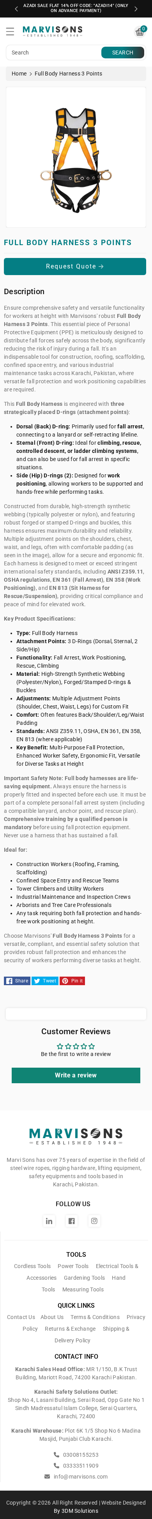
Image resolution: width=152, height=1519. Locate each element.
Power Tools (73, 1266)
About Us (52, 1317)
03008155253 (80, 1455)
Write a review (76, 1075)
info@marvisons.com (80, 1476)
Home (19, 73)
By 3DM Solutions (76, 1511)
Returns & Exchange (70, 1329)
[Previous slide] (16, 9)
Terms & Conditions (95, 1317)
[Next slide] (136, 9)
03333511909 (80, 1466)
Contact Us (21, 1317)
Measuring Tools (83, 1289)
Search (123, 52)
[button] (13, 33)
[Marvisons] (76, 1140)
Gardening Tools (84, 1278)
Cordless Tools (32, 1266)
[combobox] (54, 52)
